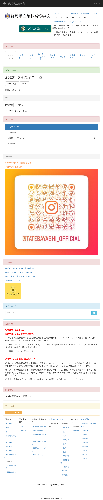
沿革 (7, 432)
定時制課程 (85, 419)
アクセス (85, 458)
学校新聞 (85, 442)
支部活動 (65, 475)
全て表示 (19, 105)
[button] (21, 56)
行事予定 (9, 446)
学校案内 (76, 430)
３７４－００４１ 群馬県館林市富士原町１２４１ (75, 13)
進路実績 (9, 450)
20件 (24, 83)
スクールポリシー (12, 280)
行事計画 (85, 438)
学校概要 (85, 430)
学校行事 (24, 430)
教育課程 (9, 442)
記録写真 (66, 456)
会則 (64, 432)
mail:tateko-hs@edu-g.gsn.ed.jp (67, 21)
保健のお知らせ (38, 430)
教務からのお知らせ (40, 426)
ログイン (96, 3)
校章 (64, 448)
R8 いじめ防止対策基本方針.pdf (18, 272)
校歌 (7, 427)
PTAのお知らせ (38, 455)
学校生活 (85, 434)
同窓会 (62, 419)
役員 (64, 444)
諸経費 (84, 454)
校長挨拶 (9, 423)
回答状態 (9, 104)
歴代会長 (66, 440)
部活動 (23, 426)
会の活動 (65, 471)
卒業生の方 (53, 419)
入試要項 (85, 450)
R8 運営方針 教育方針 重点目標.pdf (20, 268)
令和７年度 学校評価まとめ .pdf (20, 276)
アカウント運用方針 (13, 166)
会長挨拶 (66, 427)
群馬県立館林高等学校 (19, 3)
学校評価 (85, 446)
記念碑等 (66, 467)
